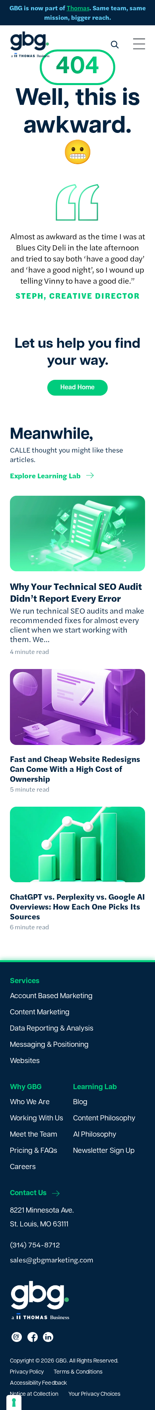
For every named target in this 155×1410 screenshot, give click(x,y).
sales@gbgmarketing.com (51, 1259)
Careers (23, 1167)
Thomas (78, 7)
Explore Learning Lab (45, 475)
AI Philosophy (94, 1135)
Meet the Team (33, 1135)
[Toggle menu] (139, 44)
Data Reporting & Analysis (51, 1029)
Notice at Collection (34, 1394)
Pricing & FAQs (33, 1151)
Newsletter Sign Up (104, 1151)
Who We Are (30, 1102)
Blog (80, 1102)
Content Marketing (40, 1012)
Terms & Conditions (78, 1372)
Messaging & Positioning (49, 1045)
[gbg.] (30, 44)
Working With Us (36, 1118)
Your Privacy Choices (94, 1394)
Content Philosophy (104, 1118)
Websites (25, 1061)
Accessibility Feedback (38, 1383)
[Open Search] (114, 44)
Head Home (77, 388)
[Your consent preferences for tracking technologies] (13, 1402)
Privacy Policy (27, 1372)
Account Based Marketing (51, 996)
